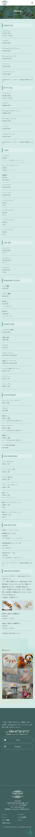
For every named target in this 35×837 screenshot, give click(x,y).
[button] (6, 650)
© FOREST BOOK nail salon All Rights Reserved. (17, 827)
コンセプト (21, 814)
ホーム (4, 814)
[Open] (10, 661)
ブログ (20, 820)
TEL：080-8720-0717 (17, 807)
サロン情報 (5, 820)
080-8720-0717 (17, 731)
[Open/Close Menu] (32, 2)
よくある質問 (22, 817)
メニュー (5, 817)
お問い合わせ (6, 823)
